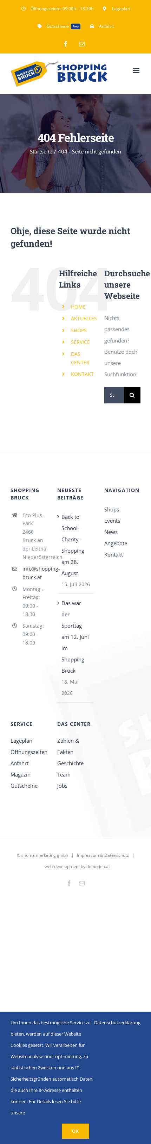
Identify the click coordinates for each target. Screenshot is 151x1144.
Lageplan (21, 740)
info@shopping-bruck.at (34, 572)
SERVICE (80, 342)
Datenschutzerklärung (117, 1022)
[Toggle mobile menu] (136, 70)
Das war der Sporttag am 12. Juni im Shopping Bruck (75, 636)
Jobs (62, 785)
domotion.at (98, 866)
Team (64, 774)
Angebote (115, 543)
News (111, 531)
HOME (78, 306)
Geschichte (70, 763)
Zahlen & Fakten (68, 746)
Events (112, 520)
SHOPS (79, 330)
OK (75, 1131)
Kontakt (113, 554)
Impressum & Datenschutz (103, 855)
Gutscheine (24, 785)
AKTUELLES (84, 318)
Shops (111, 509)
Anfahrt (19, 763)
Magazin (21, 774)
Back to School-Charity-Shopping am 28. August (72, 545)
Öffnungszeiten (29, 751)
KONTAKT (82, 374)
